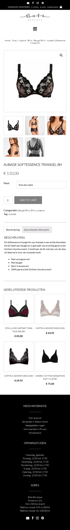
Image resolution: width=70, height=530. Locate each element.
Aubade (12, 214)
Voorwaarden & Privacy (35, 429)
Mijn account (35, 418)
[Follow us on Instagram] (38, 3)
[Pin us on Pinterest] (43, 3)
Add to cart (28, 200)
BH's (30, 40)
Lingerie (22, 40)
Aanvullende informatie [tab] (36, 229)
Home (7, 40)
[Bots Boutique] (35, 16)
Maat (6, 183)
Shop (14, 40)
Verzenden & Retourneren (35, 421)
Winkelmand (35, 432)
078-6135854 (43, 507)
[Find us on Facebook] (33, 3)
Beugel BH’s (39, 40)
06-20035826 (43, 510)
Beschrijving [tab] (13, 229)
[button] (35, 29)
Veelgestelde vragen (35, 425)
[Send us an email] (28, 3)
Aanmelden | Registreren (19, 7)
